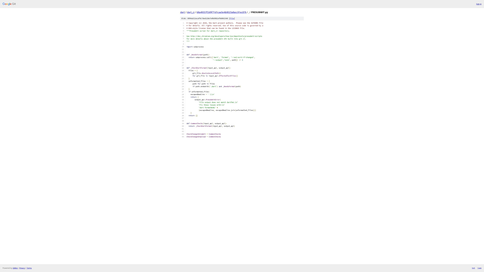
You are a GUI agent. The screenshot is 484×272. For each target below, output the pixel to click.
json (479, 268)
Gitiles (15, 268)
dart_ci (190, 12)
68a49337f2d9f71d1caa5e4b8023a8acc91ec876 (221, 12)
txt (473, 268)
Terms (29, 268)
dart (182, 12)
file (232, 18)
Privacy (22, 268)
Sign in (478, 4)
